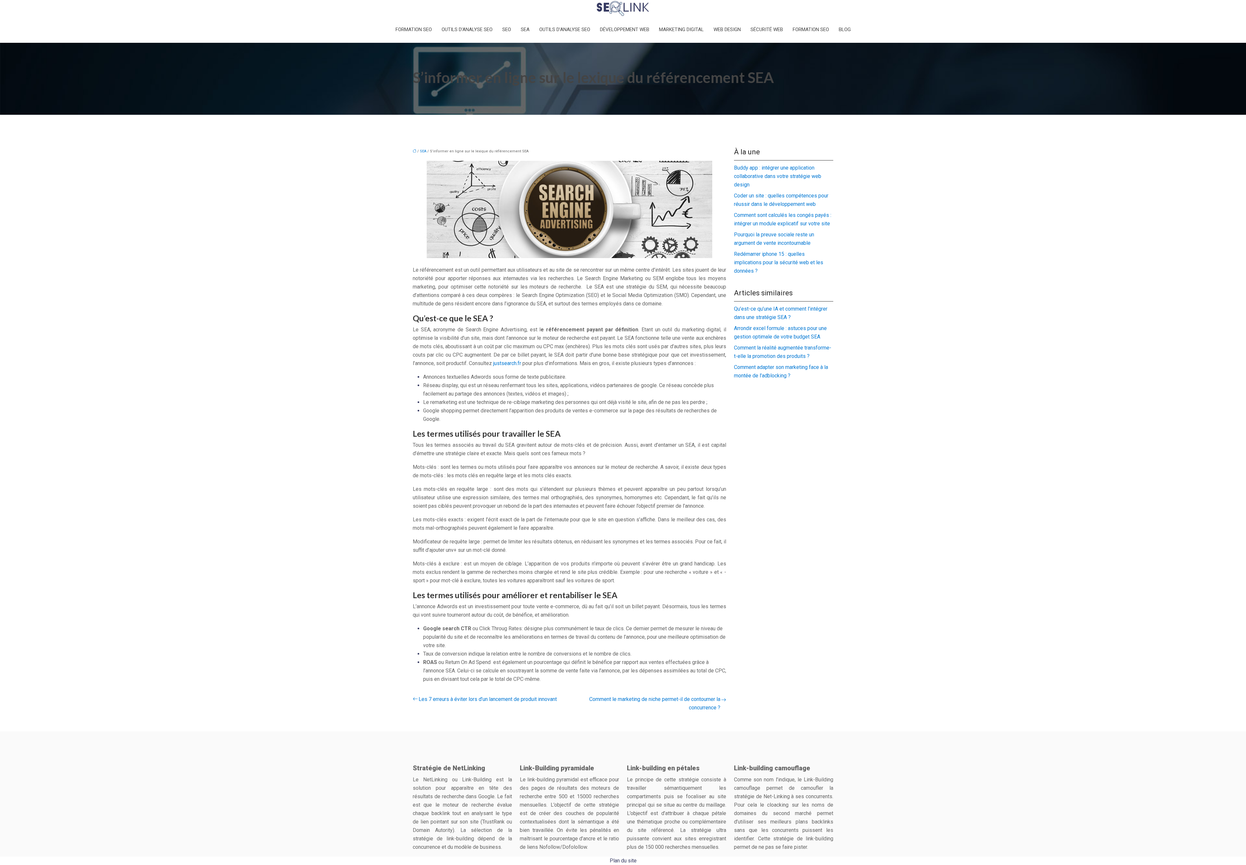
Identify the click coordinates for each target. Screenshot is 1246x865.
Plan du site (623, 861)
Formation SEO (414, 29)
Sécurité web (767, 29)
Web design (727, 29)
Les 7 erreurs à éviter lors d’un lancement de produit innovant (488, 699)
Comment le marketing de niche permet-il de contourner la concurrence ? (654, 703)
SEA (525, 29)
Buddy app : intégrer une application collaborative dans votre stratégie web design (777, 176)
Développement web (624, 29)
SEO (506, 29)
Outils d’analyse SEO (467, 29)
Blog (845, 29)
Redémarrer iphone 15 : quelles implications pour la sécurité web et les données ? (778, 262)
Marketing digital (681, 29)
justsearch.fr (507, 363)
